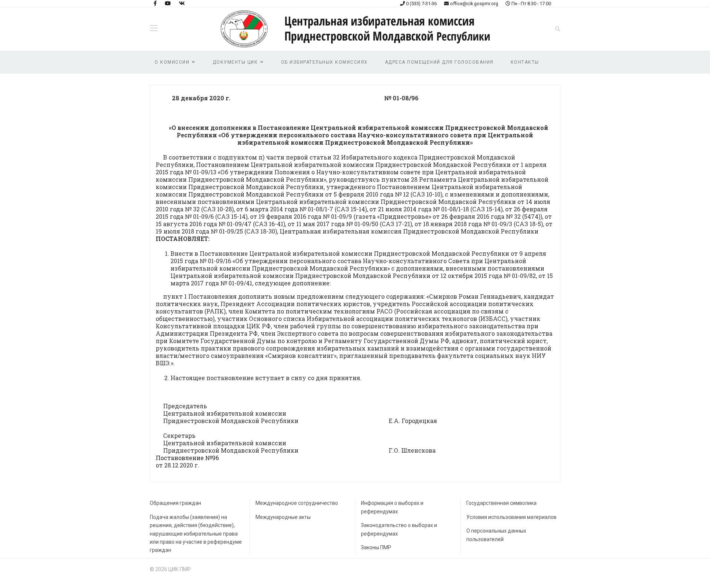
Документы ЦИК (235, 62)
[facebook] (155, 3)
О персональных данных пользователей (496, 535)
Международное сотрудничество (297, 503)
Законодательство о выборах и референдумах (399, 529)
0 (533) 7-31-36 (421, 3)
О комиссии (172, 62)
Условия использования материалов (511, 517)
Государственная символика (501, 503)
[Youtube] (168, 3)
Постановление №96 (187, 458)
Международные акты (283, 517)
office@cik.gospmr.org (474, 3)
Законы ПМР (376, 547)
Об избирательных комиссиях (324, 62)
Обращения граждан (175, 503)
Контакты (525, 62)
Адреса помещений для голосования (439, 62)
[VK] (182, 3)
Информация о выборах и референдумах (392, 507)
